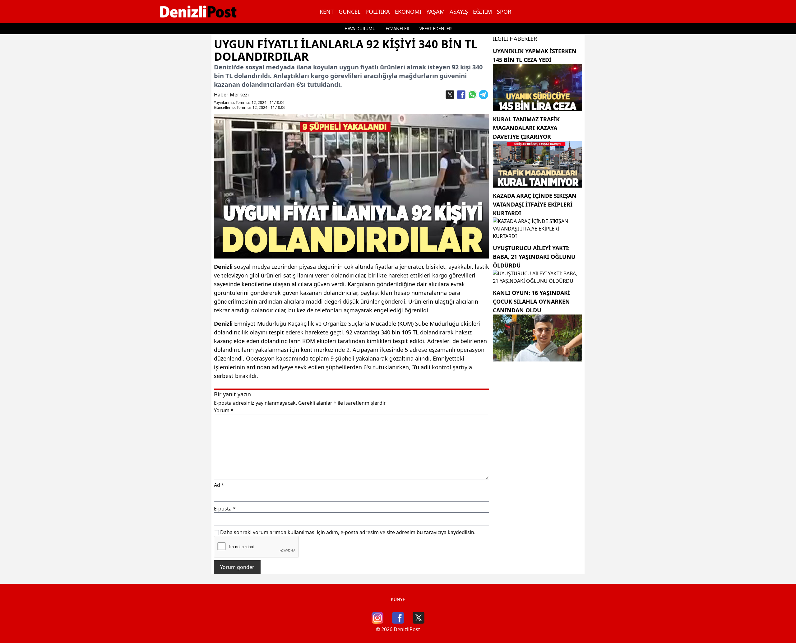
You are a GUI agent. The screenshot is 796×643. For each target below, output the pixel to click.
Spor (504, 11)
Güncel (349, 11)
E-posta (225, 508)
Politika (377, 11)
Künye (398, 599)
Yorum (224, 410)
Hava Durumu (360, 28)
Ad (219, 485)
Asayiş (459, 11)
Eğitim (482, 11)
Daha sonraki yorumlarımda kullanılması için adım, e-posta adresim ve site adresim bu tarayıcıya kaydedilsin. (347, 532)
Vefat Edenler (435, 28)
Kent (327, 11)
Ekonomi (408, 11)
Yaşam (435, 11)
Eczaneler (398, 28)
